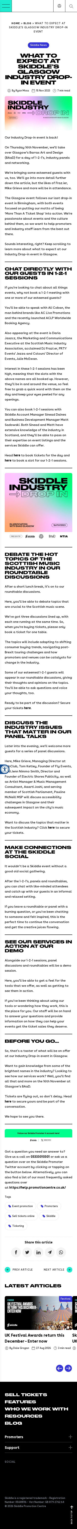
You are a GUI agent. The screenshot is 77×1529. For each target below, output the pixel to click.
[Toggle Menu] (6, 6)
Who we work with (36, 1409)
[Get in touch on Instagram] (30, 1470)
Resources (23, 1416)
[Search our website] (71, 6)
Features (20, 1402)
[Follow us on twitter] (15, 1470)
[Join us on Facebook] (7, 1470)
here (17, 455)
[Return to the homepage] (24, 6)
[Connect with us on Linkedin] (23, 1470)
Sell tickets (26, 1395)
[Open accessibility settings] (4, 769)
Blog (27, 23)
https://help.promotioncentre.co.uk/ (37, 1187)
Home (15, 23)
